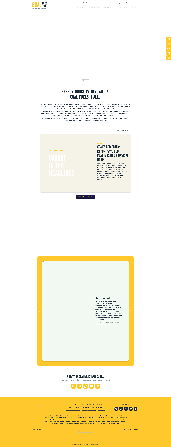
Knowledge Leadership (120, 3)
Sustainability (109, 7)
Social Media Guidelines (131, 429)
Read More (102, 183)
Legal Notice (37, 429)
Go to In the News (122, 130)
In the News (122, 7)
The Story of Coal (89, 3)
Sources (76, 407)
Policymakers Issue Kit (103, 3)
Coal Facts (79, 7)
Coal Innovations (93, 7)
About (133, 7)
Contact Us (134, 3)
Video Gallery (85, 407)
